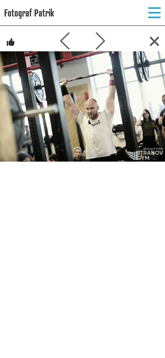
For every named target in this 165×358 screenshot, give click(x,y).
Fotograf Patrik (29, 13)
